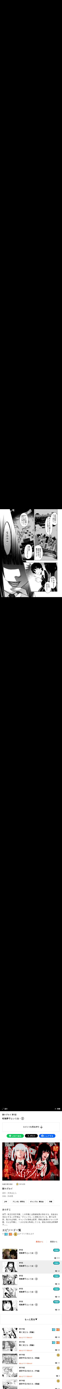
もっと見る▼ (31, 1319)
